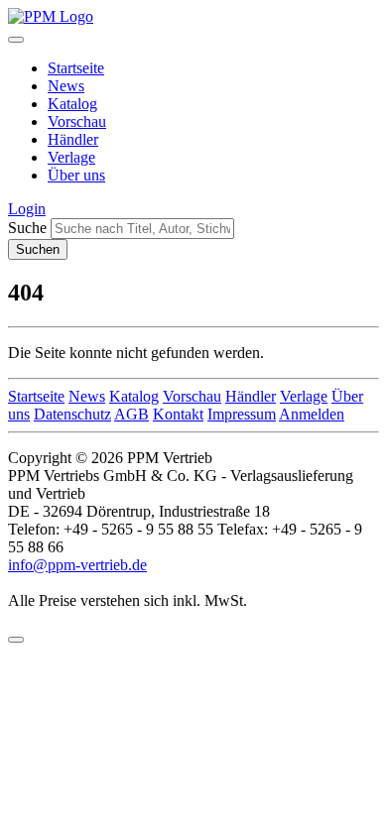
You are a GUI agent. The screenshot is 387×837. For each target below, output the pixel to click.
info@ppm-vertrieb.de (77, 564)
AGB (131, 414)
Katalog (72, 103)
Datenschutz (72, 414)
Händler (73, 139)
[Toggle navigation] (16, 40)
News (66, 85)
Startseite (76, 68)
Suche (27, 227)
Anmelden (311, 414)
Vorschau (77, 121)
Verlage (71, 157)
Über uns (76, 175)
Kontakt (178, 414)
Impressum (241, 414)
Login (27, 208)
